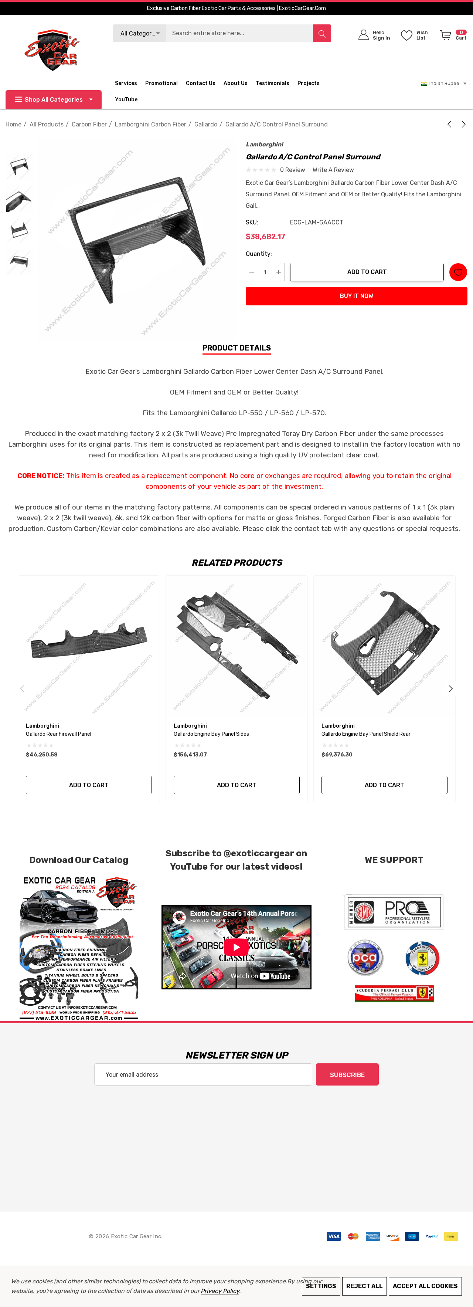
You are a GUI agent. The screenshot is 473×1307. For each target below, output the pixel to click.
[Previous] (451, 124)
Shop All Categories (54, 99)
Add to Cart (367, 271)
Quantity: (259, 253)
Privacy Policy (220, 1290)
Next (450, 688)
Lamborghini (264, 144)
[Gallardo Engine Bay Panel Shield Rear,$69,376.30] (384, 646)
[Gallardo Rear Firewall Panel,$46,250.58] (89, 646)
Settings (321, 1286)
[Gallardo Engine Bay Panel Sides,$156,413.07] (236, 646)
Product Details (237, 347)
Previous (22, 688)
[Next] (462, 124)
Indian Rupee (443, 83)
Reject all (364, 1286)
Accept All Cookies (425, 1286)
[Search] (322, 33)
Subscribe (347, 1075)
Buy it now (356, 295)
